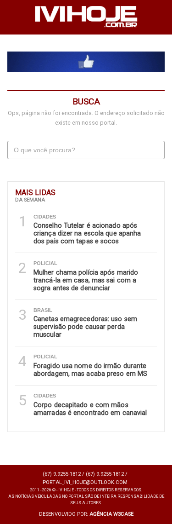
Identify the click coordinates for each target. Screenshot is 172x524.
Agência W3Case (111, 514)
